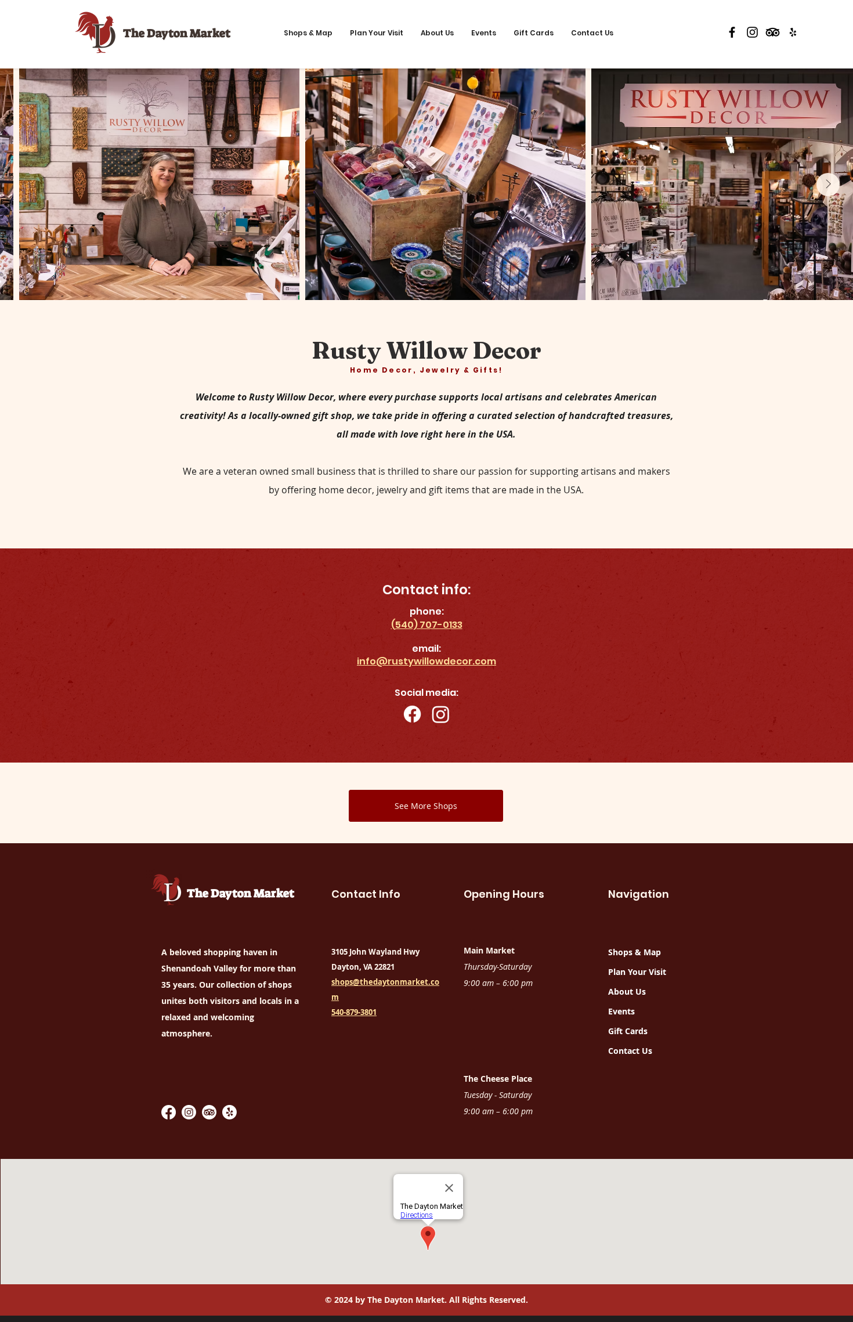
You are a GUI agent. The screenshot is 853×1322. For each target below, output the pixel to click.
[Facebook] (732, 32)
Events (621, 1011)
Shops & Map (634, 952)
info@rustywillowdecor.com (426, 661)
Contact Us (630, 1050)
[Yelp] (793, 32)
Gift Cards (628, 1030)
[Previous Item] (25, 184)
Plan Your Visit (637, 971)
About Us (627, 991)
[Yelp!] (229, 1112)
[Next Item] (828, 184)
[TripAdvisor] (772, 32)
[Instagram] (752, 32)
